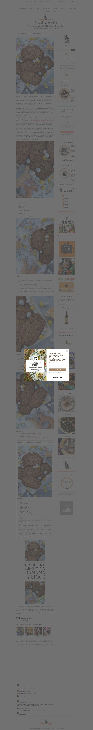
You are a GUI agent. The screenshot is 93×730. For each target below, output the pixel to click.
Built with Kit (57, 377)
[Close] (67, 351)
